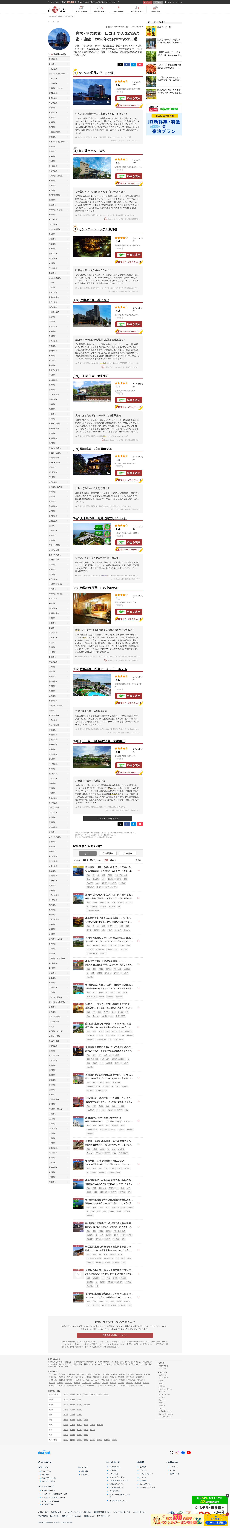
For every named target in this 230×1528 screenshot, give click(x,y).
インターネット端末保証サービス (54, 1494)
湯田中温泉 (53, 579)
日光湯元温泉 (54, 312)
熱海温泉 (52, 691)
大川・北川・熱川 (119, 1231)
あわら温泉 (53, 681)
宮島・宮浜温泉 (55, 1017)
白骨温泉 (52, 496)
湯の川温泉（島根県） (57, 1002)
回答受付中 (107, 853)
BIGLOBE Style (146, 1484)
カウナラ (162, 1403)
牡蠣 (121, 926)
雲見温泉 (52, 759)
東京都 (79, 1405)
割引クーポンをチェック (131, 105)
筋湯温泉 (52, 1158)
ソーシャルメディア (147, 1487)
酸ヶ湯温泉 (53, 112)
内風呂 (110, 930)
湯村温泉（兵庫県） (56, 939)
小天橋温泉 (53, 880)
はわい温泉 (53, 988)
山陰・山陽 (112, 945)
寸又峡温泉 (53, 764)
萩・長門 (90, 949)
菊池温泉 (52, 1104)
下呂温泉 (52, 788)
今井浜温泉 (53, 735)
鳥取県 (65, 1430)
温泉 (113, 902)
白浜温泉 (52, 949)
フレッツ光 (113, 1473)
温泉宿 (119, 879)
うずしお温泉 (54, 919)
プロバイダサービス (117, 1477)
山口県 (121, 945)
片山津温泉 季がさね (94, 300)
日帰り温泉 (90, 887)
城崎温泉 (52, 905)
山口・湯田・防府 (92, 1059)
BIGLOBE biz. (114, 1467)
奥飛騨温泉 (53, 803)
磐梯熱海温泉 (54, 297)
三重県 (101, 1125)
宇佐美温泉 (53, 740)
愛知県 (79, 1420)
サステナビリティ (146, 1473)
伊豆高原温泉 (54, 715)
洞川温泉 (52, 944)
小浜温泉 (52, 1090)
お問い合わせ (43, 1512)
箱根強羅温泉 (54, 458)
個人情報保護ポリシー (102, 1512)
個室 (125, 879)
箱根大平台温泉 (55, 453)
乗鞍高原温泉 (54, 550)
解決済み (127, 853)
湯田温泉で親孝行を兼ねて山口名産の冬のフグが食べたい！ (112, 506)
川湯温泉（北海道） (56, 88)
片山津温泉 (53, 662)
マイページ (170, 2)
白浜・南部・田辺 (126, 1031)
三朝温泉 (52, 973)
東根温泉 (52, 244)
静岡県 (101, 969)
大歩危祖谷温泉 (55, 1036)
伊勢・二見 (115, 1207)
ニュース (143, 1477)
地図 (119, 92)
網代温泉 (52, 710)
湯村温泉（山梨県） (56, 487)
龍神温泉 (52, 968)
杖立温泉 (52, 1119)
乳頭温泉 (52, 181)
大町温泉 (52, 511)
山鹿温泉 (52, 1138)
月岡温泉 (52, 589)
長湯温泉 (52, 1163)
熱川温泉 (52, 783)
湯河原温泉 (53, 438)
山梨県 (65, 1410)
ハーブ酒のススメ (165, 1417)
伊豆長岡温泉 (54, 725)
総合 (112, 860)
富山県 (65, 1415)
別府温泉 (52, 1143)
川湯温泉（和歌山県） (57, 958)
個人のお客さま (45, 1462)
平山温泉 (52, 1133)
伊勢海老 (108, 973)
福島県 (106, 1394)
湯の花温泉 (53, 900)
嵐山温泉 (52, 871)
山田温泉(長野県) (55, 584)
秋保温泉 (52, 156)
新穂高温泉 (53, 798)
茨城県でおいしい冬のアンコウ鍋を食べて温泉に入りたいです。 (113, 215)
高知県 (86, 1435)
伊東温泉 (52, 696)
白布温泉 (52, 234)
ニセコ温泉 (53, 103)
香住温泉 (52, 924)
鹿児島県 (107, 1440)
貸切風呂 (98, 1262)
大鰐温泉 (52, 122)
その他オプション (48, 1504)
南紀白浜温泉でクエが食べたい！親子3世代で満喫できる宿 (114, 575)
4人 (94, 1012)
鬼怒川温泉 (53, 307)
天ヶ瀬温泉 (53, 1153)
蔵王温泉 (52, 200)
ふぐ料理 (124, 949)
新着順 (85, 860)
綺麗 (103, 930)
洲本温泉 (52, 934)
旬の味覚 (122, 883)
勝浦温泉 (52, 954)
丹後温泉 (52, 890)
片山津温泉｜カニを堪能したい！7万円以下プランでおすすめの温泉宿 (118, 363)
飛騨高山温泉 (54, 808)
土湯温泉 (52, 287)
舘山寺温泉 (53, 754)
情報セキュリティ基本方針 (71, 1516)
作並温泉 (52, 161)
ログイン (179, 2)
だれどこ (162, 1380)
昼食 (97, 883)
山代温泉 (52, 667)
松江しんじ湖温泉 (55, 997)
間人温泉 (52, 885)
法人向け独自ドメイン (117, 1500)
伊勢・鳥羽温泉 (55, 837)
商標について (89, 1516)
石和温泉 (52, 467)
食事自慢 (98, 1239)
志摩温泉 (52, 842)
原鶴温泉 (52, 1065)
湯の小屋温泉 (54, 394)
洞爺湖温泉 (53, 98)
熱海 (113, 1012)
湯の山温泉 (53, 856)
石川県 (101, 1106)
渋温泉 (51, 526)
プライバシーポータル (122, 1512)
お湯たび (162, 1386)
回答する (147, 2)
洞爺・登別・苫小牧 (93, 1086)
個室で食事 (103, 1192)
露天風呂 (110, 879)
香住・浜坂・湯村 (121, 875)
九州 (105, 1168)
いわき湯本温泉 (55, 278)
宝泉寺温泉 (53, 1167)
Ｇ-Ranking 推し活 (165, 1411)
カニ (103, 879)
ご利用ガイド (163, 1369)
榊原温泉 (52, 846)
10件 (134, 162)
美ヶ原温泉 (53, 506)
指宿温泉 (52, 1177)
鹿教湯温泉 (53, 516)
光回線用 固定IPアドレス (118, 1480)
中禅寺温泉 (53, 326)
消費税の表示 (56, 1512)
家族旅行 (104, 883)
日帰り (99, 887)
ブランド (143, 1470)
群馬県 (72, 1400)
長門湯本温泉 (54, 1021)
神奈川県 (87, 1405)
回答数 (92, 860)
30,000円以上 (118, 1039)
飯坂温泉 (52, 273)
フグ (116, 949)
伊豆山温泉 (53, 720)
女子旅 (89, 930)
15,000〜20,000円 (93, 910)
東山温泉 (52, 263)
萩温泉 (51, 1026)
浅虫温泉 (52, 117)
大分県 (112, 1168)
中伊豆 (120, 1254)
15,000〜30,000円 (114, 1172)
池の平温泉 (53, 599)
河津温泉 (52, 749)
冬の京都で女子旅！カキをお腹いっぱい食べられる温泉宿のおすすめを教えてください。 (122, 288)
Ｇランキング (163, 1378)
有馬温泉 (52, 910)
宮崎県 (99, 1440)
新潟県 (79, 1410)
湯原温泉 (52, 1007)
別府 (119, 1168)
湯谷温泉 (52, 832)
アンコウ (128, 902)
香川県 (72, 1435)
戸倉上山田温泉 (55, 545)
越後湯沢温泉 (54, 613)
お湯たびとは (163, 1366)
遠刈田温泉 (53, 166)
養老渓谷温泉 (54, 428)
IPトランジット (115, 1491)
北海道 (100, 1082)
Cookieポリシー (139, 1512)
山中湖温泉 (53, 482)
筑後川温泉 (53, 1060)
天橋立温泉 (53, 866)
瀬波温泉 (52, 623)
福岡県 (101, 1301)
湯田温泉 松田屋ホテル (96, 448)
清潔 (127, 926)
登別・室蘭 (116, 1082)
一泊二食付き (91, 996)
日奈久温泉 (53, 1128)
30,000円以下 (120, 1016)
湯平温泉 (52, 1172)
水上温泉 (52, 390)
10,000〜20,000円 (111, 887)
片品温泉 (52, 375)
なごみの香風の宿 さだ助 (96, 72)
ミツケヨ (162, 1406)
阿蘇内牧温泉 (54, 1099)
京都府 (110, 926)
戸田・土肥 (117, 969)
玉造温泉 (52, 992)
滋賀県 (65, 1425)
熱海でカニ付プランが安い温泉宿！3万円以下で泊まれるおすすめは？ (115, 656)
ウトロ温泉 (53, 83)
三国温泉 (52, 686)
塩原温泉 (52, 317)
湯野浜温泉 (53, 258)
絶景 (104, 1211)
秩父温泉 (52, 404)
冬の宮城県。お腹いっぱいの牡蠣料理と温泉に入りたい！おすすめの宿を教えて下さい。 (122, 729)
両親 (94, 1168)
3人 (100, 1055)
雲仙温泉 (52, 1085)
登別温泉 (52, 64)
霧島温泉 (52, 1182)
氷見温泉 (52, 642)
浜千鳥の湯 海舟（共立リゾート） (103, 518)
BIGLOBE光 (46, 1471)
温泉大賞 (84, 1471)
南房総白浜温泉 (55, 424)
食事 (128, 1188)
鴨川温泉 (52, 409)
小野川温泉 (53, 224)
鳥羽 (107, 1125)
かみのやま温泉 (55, 229)
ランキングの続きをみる (107, 818)
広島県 (111, 1188)
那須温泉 (52, 331)
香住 (88, 879)
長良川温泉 (53, 812)
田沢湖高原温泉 (55, 195)
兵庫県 (110, 875)
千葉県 (72, 1405)
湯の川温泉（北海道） (57, 74)
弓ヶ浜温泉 (53, 779)
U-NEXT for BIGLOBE (50, 1501)
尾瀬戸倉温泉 (54, 370)
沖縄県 (114, 1440)
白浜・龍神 (90, 1035)
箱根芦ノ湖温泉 (55, 448)
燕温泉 (51, 628)
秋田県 (92, 1394)
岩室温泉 (52, 603)
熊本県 (86, 1440)
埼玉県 (65, 1405)
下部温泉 (52, 477)
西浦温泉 (52, 822)
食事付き (94, 906)
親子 (94, 1031)
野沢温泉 (52, 492)
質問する (158, 2)
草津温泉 (52, 346)
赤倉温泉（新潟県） (56, 594)
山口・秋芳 (105, 1059)
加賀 (107, 1106)
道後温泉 (52, 1051)
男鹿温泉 (52, 190)
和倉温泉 (52, 647)
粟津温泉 (52, 657)
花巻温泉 (52, 146)
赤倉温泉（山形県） (56, 210)
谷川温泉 (52, 385)
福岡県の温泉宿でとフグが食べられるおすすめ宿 (109, 436)
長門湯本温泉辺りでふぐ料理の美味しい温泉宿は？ (109, 807)
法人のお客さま (112, 1462)
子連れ (104, 945)
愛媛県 (79, 1435)
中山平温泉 (53, 171)
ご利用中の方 (172, 1462)
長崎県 (79, 1440)
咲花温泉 (52, 618)
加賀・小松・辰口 (118, 1106)
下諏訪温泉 (53, 530)
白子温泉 (52, 419)
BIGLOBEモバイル (49, 1478)
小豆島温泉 (53, 1046)
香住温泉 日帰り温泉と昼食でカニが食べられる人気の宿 (111, 137)
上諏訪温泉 (53, 521)
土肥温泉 (52, 769)
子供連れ (96, 945)
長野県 (72, 1410)
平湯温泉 (52, 793)
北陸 (94, 1106)
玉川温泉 (52, 185)
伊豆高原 (123, 1278)
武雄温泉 (52, 1075)
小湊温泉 (52, 414)
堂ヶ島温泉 (53, 774)
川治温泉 (52, 321)
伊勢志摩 (115, 1125)
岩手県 (79, 1394)
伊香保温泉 (53, 351)
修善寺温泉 (53, 701)
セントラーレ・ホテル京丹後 (98, 229)
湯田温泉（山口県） (56, 1031)
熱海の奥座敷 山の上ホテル (99, 587)
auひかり (45, 1474)
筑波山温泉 (53, 399)
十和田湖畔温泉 (55, 132)
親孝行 (117, 1063)
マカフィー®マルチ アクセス (119, 1495)
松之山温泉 (53, 633)
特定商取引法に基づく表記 (48, 1516)
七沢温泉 (52, 443)
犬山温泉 (52, 817)
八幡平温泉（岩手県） (57, 142)
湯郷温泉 (52, 1012)
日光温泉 (52, 336)
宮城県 (101, 992)
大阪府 (79, 1425)
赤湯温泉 (52, 215)
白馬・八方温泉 (55, 555)
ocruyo (161, 1383)
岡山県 (79, 1430)
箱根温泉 (52, 433)
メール (172, 1470)
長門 (128, 945)
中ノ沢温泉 (53, 292)
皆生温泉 (52, 978)
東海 (94, 969)
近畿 (103, 875)
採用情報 (143, 1480)
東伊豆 (108, 969)
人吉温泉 (52, 1124)
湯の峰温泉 (53, 963)
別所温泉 (52, 569)
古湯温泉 (52, 1080)
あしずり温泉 (54, 1055)
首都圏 (95, 902)
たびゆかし (163, 1408)
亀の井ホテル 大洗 (92, 150)
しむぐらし (85, 1474)
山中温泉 (52, 652)
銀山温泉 (52, 205)
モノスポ (162, 1397)
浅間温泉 (52, 501)
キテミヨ (162, 1392)
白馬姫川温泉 (54, 560)
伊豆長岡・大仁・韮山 (94, 1258)
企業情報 (140, 1462)
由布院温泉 (53, 1148)
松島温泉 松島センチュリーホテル (103, 669)
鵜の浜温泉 (53, 608)
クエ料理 (121, 1035)
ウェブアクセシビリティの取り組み (77, 1512)
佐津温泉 (52, 929)
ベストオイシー (164, 1394)
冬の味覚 (113, 883)
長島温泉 (52, 851)
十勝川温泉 (53, 69)
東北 (94, 992)
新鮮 (130, 1235)
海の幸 (119, 1211)
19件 (134, 84)
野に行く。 (163, 1400)
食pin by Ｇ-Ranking (166, 1414)
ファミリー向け (92, 953)
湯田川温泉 (53, 253)
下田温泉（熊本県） (56, 1109)
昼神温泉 (52, 565)
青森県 (72, 1394)
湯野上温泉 (53, 302)
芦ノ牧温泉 (53, 268)
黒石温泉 (52, 127)
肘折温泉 (52, 249)
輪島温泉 (52, 676)
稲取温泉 (52, 730)
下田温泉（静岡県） (56, 705)
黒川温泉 (52, 1094)
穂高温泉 (52, 574)
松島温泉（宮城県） (56, 176)
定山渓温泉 (53, 59)
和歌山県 (114, 1031)
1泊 (119, 906)
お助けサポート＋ (48, 1490)
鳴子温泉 (52, 151)
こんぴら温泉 (54, 1041)
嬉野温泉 (52, 1070)
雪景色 (93, 1172)
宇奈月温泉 (53, 637)
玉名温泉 (52, 1114)
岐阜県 (72, 1420)
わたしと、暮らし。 (166, 1389)
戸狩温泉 (52, 540)
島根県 (72, 1430)
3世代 (101, 1031)
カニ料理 (90, 883)
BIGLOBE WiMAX (48, 1481)
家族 (88, 875)
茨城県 (102, 902)
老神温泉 (52, 365)
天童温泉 (52, 239)
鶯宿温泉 (52, 137)
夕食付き (96, 1016)
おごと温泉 (53, 861)
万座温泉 (52, 356)
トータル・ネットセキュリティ (53, 1497)
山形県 (99, 1394)
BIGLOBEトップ (103, 1516)
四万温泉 (52, 360)
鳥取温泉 (52, 983)
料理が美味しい (101, 1039)
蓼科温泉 (52, 535)
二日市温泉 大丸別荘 (94, 376)
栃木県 (65, 1400)
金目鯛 (116, 1235)
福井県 (79, 1415)
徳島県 (65, 1435)
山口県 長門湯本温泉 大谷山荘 (103, 741)
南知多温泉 (53, 827)
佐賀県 (72, 1440)
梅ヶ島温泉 (53, 744)
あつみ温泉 (53, 219)
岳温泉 (51, 283)
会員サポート (175, 1473)
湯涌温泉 (52, 671)
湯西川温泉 (53, 341)
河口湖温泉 (53, 472)
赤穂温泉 (52, 915)
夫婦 (94, 1188)
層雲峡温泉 (53, 93)
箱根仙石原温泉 (55, 462)
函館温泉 (52, 108)
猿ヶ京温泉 (53, 380)
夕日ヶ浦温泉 (54, 895)
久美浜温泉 (53, 876)
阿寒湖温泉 (53, 78)
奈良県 (92, 1425)
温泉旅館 (127, 1301)
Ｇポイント (163, 1375)
